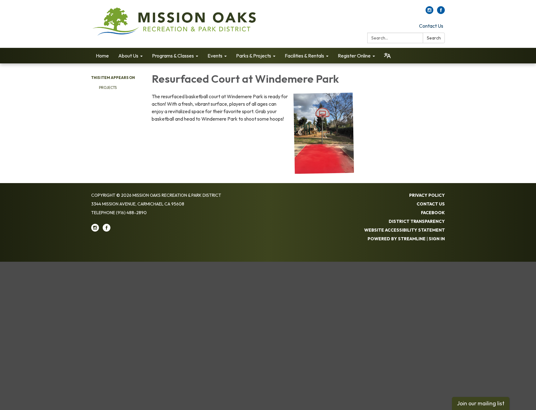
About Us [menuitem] (128, 56)
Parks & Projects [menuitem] (253, 56)
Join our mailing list (480, 403)
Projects (108, 87)
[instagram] (429, 12)
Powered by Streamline (397, 239)
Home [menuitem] (102, 56)
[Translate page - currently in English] (387, 55)
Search (434, 38)
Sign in (437, 239)
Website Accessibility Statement (404, 230)
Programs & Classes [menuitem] (173, 56)
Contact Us (431, 26)
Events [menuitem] (215, 56)
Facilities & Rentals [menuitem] (304, 56)
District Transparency (417, 221)
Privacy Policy (427, 195)
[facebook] (441, 12)
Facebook (433, 212)
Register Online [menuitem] (354, 56)
